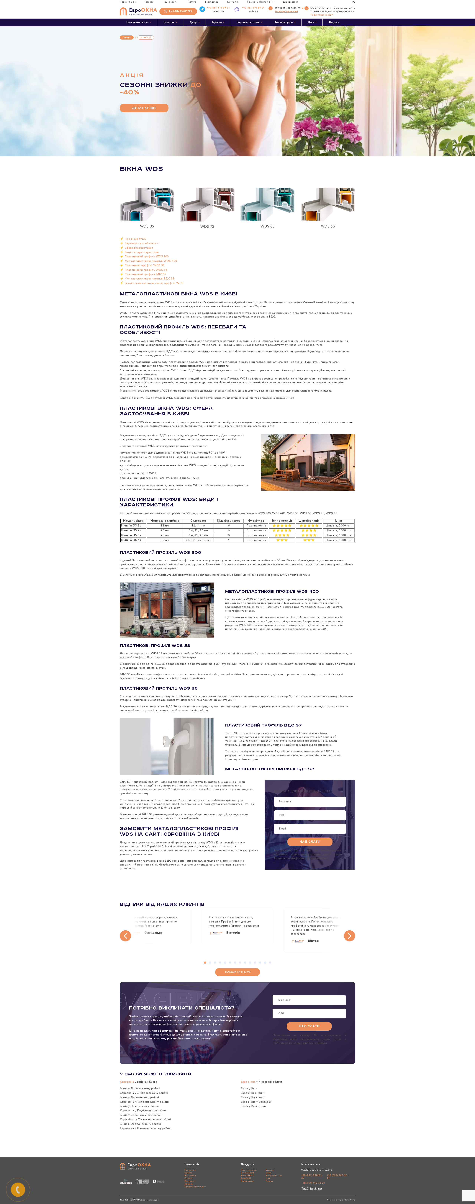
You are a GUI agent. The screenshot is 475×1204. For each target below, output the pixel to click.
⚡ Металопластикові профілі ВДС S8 (147, 279)
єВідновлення (290, 2)
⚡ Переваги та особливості (140, 243)
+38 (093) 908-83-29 (288, 8)
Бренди (217, 22)
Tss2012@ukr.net (311, 1189)
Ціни (311, 22)
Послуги (191, 2)
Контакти (232, 2)
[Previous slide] (125, 935)
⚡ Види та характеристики (139, 252)
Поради (334, 22)
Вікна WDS (246, 1178)
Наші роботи (170, 2)
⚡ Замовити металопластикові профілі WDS (152, 283)
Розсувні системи (248, 22)
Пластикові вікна (137, 22)
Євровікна (127, 1082)
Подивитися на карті (322, 15)
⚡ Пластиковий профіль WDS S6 (143, 270)
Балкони (169, 22)
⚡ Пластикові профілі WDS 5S (142, 265)
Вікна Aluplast (247, 1173)
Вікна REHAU (247, 1175)
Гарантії (149, 2)
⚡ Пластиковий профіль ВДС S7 (143, 274)
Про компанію (128, 2)
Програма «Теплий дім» (260, 2)
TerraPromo (350, 1200)
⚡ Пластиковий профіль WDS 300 (144, 256)
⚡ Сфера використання (136, 248)
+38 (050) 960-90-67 (337, 1177)
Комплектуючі (283, 22)
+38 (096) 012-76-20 (313, 1183)
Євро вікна (247, 1082)
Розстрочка (211, 2)
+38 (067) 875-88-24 (218, 7)
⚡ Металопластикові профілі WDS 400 (148, 261)
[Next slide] (349, 935)
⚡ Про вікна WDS (133, 239)
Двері (193, 22)
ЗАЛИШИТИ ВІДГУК (238, 972)
